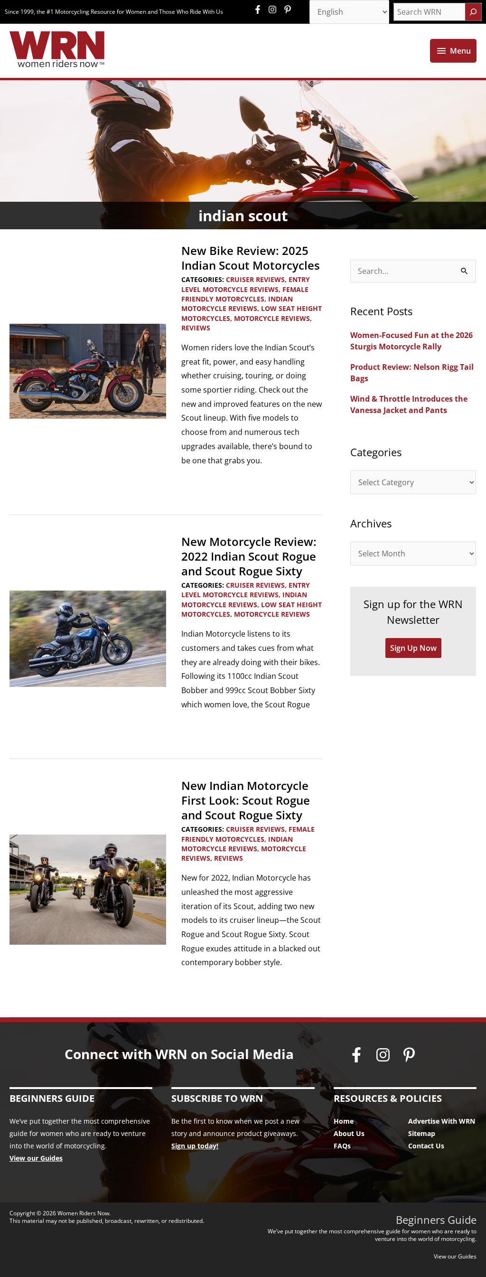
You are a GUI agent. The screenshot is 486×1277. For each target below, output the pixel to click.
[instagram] (274, 9)
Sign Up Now (413, 648)
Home (344, 1121)
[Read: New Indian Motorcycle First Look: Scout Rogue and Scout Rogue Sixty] (87, 889)
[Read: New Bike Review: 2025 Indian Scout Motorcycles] (87, 370)
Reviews (195, 327)
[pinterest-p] (288, 9)
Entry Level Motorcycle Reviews (245, 284)
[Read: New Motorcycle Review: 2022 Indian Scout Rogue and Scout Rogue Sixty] (87, 638)
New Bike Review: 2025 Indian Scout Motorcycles (250, 258)
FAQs (342, 1145)
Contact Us (426, 1145)
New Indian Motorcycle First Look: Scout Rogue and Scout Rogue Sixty (245, 800)
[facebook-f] (260, 9)
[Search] (473, 11)
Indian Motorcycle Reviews (237, 303)
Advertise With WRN (441, 1121)
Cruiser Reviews (255, 279)
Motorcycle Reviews (272, 318)
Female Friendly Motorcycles (244, 294)
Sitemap (421, 1133)
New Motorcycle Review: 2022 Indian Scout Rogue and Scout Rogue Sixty (249, 556)
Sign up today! (194, 1145)
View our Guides (36, 1158)
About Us (349, 1133)
